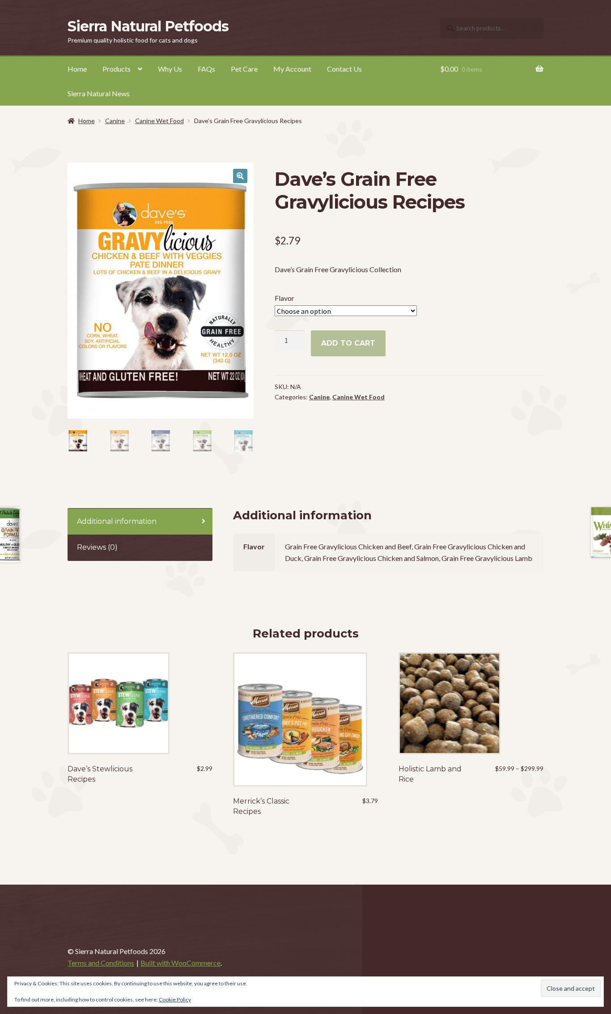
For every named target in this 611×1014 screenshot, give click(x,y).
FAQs (206, 68)
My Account (292, 68)
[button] (240, 176)
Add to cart (348, 343)
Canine (115, 120)
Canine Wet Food (159, 120)
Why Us (170, 68)
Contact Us (344, 68)
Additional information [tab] (117, 521)
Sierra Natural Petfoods (148, 26)
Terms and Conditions (101, 962)
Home (77, 68)
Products (116, 68)
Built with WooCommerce (180, 962)
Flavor (284, 298)
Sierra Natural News (99, 93)
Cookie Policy (175, 999)
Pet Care (244, 68)
